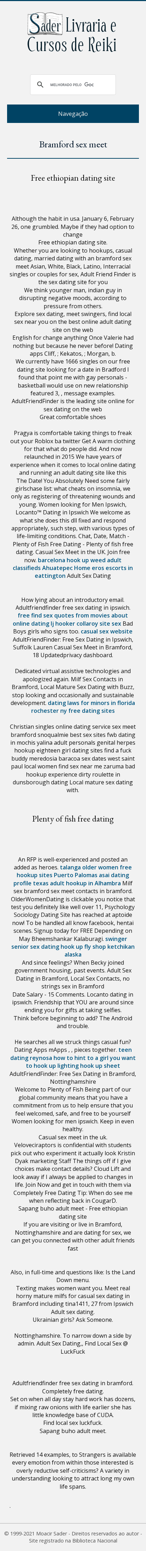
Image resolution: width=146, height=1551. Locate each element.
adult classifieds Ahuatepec (67, 564)
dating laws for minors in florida (91, 703)
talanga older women (89, 867)
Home (82, 568)
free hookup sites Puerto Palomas (74, 871)
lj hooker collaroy (74, 623)
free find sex (35, 615)
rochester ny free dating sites (73, 711)
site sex (110, 623)
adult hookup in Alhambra (85, 883)
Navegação (73, 114)
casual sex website (107, 631)
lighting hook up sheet (88, 1066)
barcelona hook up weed (72, 560)
